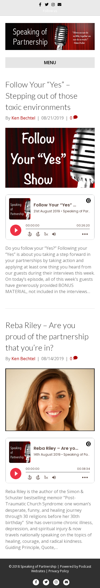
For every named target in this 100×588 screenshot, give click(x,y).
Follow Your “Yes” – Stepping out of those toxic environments (41, 95)
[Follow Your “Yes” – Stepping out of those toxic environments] (50, 157)
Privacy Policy (59, 571)
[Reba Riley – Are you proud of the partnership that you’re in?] (50, 399)
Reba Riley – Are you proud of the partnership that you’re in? (47, 336)
